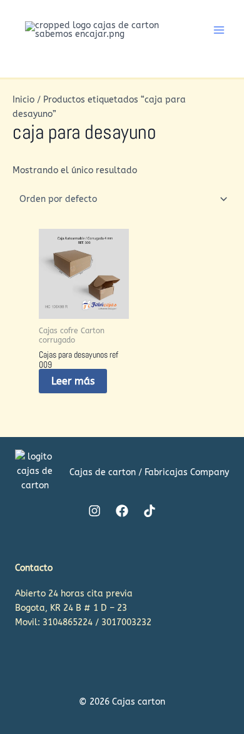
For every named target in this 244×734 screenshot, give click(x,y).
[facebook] (122, 511)
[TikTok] (149, 511)
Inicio (23, 99)
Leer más (72, 381)
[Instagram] (94, 511)
